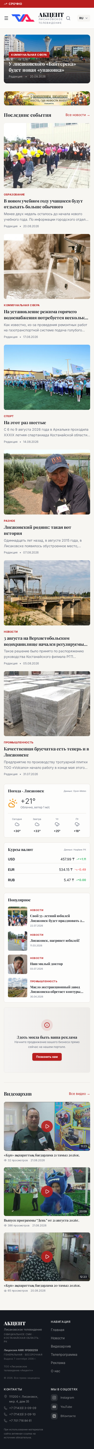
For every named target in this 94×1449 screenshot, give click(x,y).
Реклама (58, 1363)
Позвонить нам (47, 1057)
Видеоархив (61, 1346)
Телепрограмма (64, 1354)
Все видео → (79, 1093)
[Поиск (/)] (68, 18)
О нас (55, 1371)
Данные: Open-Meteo (75, 791)
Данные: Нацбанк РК (75, 849)
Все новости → (78, 115)
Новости (58, 1338)
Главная (57, 1330)
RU (81, 18)
